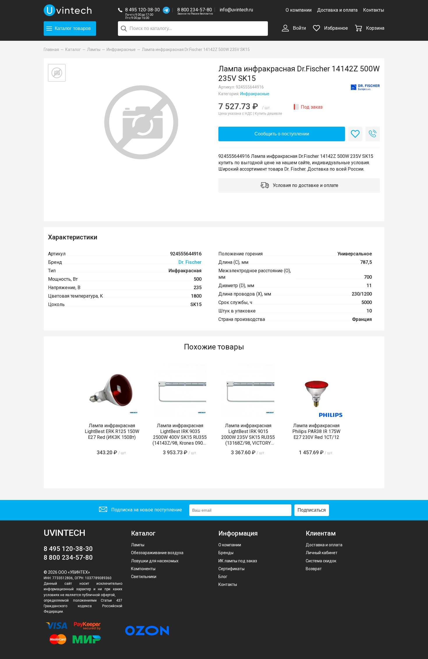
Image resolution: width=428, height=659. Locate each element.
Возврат (314, 568)
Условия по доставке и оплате (305, 185)
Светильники (143, 576)
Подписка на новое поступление (146, 510)
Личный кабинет (321, 552)
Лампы (137, 545)
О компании (299, 10)
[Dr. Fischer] (365, 87)
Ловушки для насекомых (154, 561)
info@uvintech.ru (236, 10)
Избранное (335, 28)
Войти (299, 28)
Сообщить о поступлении (281, 133)
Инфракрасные (254, 93)
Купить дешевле (268, 114)
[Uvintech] (68, 10)
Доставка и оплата (337, 10)
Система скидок (321, 561)
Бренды (226, 552)
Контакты (373, 10)
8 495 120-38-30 (142, 10)
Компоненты (143, 568)
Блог (222, 576)
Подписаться (312, 510)
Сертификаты (231, 568)
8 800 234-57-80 (195, 10)
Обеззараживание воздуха (157, 552)
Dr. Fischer (189, 262)
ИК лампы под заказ (237, 561)
